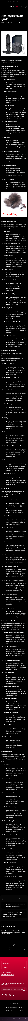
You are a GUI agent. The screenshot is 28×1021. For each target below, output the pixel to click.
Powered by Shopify (19, 1010)
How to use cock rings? (13, 906)
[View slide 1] (11, 953)
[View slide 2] (13, 953)
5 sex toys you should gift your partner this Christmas (12, 915)
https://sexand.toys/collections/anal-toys (15, 70)
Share (4, 899)
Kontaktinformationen (14, 1014)
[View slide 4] (16, 953)
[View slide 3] (15, 953)
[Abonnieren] (24, 989)
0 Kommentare (23, 899)
